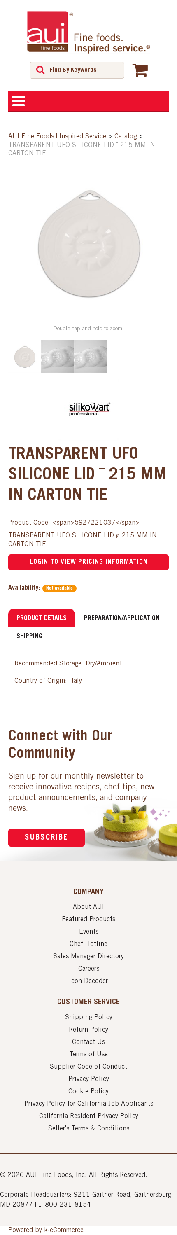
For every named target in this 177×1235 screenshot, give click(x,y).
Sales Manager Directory (88, 956)
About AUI (88, 907)
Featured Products (88, 919)
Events (88, 932)
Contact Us (88, 1042)
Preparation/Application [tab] (122, 618)
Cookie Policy (88, 1091)
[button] (140, 70)
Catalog (125, 136)
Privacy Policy (88, 1079)
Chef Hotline (88, 944)
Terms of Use (88, 1054)
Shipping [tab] (29, 636)
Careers (88, 969)
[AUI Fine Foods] (88, 32)
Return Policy (88, 1030)
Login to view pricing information (89, 562)
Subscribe (46, 838)
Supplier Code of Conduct (88, 1067)
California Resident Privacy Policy (88, 1116)
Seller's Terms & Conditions (88, 1128)
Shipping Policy (88, 1017)
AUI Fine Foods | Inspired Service (57, 136)
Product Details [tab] (41, 618)
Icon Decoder (88, 981)
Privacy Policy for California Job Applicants (88, 1104)
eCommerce (67, 1230)
